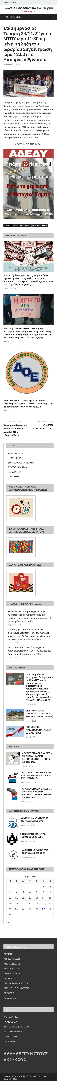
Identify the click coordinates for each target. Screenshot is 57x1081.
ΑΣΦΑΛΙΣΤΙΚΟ (25, 225)
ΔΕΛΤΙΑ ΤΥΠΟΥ (12, 968)
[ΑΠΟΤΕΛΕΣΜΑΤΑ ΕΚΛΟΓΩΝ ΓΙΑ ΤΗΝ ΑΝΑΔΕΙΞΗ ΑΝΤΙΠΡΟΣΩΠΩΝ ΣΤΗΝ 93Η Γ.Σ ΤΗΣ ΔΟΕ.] (13, 789)
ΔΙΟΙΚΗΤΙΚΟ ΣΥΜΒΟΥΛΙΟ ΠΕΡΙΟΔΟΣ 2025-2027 (34, 819)
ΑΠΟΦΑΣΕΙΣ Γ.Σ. (12, 963)
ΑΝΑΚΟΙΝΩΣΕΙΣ (12, 958)
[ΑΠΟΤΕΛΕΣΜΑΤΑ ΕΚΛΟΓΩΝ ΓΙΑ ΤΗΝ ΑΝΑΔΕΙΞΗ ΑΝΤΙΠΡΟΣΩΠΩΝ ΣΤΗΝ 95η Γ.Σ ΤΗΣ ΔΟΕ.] (13, 753)
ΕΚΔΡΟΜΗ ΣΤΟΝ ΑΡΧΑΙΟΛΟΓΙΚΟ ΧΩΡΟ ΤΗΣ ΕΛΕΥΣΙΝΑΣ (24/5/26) (39, 713)
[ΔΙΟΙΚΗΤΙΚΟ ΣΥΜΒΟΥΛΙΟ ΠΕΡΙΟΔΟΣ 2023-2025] (12, 834)
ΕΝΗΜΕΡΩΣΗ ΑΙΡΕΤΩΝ (16, 983)
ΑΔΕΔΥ (15, 225)
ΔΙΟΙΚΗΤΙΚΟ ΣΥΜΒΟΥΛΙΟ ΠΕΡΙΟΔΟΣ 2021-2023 (35, 851)
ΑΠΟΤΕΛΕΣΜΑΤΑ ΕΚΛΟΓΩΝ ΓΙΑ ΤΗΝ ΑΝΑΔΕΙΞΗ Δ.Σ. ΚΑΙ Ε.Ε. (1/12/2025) (36, 775)
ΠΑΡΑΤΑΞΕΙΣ (14, 472)
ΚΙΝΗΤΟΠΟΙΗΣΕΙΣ (13, 973)
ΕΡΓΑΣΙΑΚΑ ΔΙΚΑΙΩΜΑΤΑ (21, 462)
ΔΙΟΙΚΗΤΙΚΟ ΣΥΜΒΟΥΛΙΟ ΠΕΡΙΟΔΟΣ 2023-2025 (33, 835)
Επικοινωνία (10, 998)
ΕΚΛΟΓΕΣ (9, 993)
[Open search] (50, 17)
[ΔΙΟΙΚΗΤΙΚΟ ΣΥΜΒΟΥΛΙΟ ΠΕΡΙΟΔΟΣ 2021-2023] (13, 850)
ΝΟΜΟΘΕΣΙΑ (14, 458)
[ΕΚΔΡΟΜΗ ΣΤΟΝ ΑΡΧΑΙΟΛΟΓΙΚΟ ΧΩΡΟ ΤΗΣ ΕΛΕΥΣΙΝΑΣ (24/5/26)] (15, 711)
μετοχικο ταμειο (39, 225)
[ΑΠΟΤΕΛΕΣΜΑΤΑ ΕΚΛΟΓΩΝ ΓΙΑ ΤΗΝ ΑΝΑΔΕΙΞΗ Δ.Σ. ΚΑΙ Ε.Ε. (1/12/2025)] (12, 772)
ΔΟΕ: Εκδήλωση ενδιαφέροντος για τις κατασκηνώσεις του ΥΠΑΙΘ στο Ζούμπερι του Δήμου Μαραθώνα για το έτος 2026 (28, 403)
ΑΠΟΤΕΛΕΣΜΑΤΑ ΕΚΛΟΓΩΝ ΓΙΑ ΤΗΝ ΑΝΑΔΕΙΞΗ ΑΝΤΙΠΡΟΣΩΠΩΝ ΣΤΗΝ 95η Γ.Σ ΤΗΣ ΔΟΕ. (37, 757)
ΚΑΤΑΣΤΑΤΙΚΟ (15, 453)
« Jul (8, 922)
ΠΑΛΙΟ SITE (13, 476)
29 (43, 909)
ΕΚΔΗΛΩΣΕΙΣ (11, 978)
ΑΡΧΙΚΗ (8, 953)
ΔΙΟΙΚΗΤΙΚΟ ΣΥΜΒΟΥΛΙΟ (16, 988)
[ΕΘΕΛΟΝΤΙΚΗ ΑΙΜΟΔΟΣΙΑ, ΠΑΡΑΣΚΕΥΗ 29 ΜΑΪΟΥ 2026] (15, 727)
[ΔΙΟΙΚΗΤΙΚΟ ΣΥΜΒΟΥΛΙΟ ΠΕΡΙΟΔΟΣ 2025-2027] (12, 818)
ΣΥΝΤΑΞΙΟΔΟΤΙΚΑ (17, 467)
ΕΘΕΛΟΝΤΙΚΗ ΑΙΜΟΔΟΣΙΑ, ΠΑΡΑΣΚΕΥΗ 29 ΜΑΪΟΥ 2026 (39, 730)
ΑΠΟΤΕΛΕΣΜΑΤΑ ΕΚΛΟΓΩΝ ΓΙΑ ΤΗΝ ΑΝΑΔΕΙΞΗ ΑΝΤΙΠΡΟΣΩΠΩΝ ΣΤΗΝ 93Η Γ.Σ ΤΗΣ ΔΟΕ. (37, 792)
